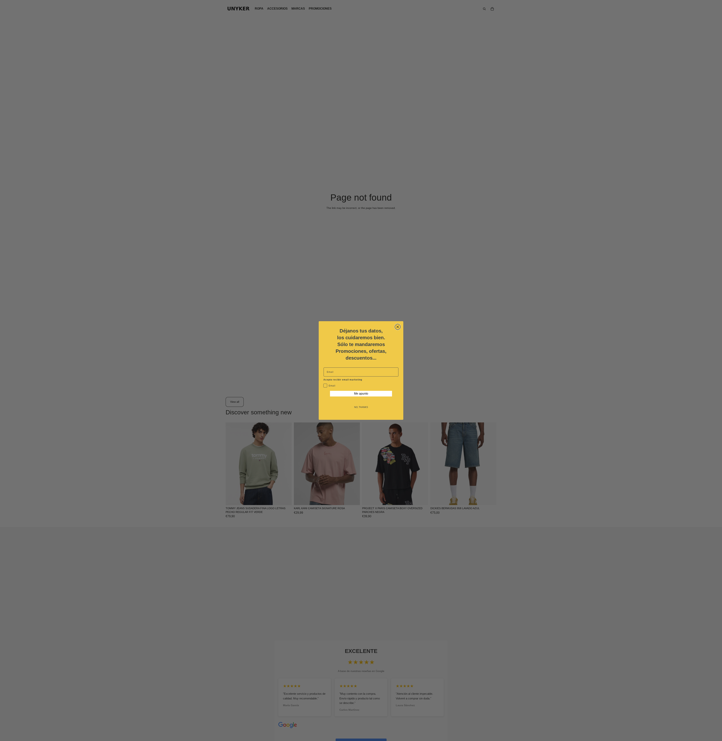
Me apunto (361, 393)
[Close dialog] (397, 327)
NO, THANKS (361, 407)
